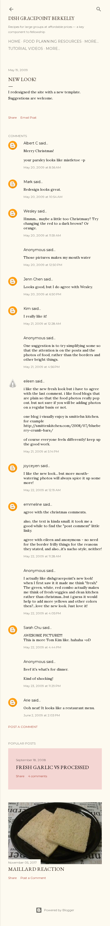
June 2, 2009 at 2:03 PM (42, 715)
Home (14, 41)
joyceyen (32, 466)
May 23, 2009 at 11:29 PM (42, 686)
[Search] (99, 8)
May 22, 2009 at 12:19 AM (42, 490)
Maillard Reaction (36, 869)
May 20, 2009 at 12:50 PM (43, 265)
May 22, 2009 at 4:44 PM (42, 647)
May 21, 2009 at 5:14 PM (41, 451)
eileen (29, 381)
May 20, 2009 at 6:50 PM (42, 294)
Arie (27, 700)
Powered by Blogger (59, 910)
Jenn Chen (33, 279)
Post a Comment (23, 727)
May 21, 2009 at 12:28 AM (42, 323)
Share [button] (12, 117)
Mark (28, 181)
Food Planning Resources (52, 41)
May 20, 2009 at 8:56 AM (42, 167)
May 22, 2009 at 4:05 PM (42, 613)
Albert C (31, 143)
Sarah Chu (32, 627)
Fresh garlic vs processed (52, 767)
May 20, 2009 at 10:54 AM (43, 197)
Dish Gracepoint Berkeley (41, 18)
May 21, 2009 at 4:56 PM (42, 367)
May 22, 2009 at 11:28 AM (42, 556)
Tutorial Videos (25, 48)
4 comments (37, 776)
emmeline (33, 504)
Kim (27, 308)
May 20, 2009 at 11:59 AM (42, 235)
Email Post (28, 117)
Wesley (30, 211)
